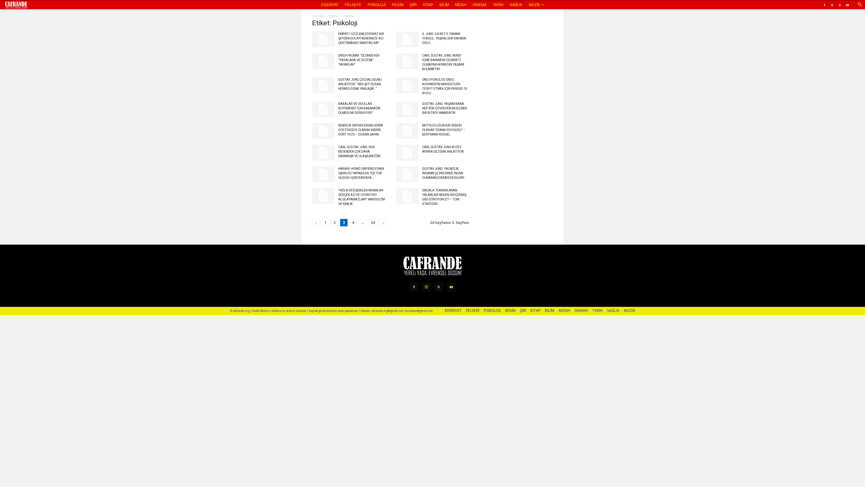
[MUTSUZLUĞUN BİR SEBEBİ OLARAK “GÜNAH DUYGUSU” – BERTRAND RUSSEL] (407, 131)
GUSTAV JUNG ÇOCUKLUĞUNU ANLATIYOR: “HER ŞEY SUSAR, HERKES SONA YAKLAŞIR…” (360, 84)
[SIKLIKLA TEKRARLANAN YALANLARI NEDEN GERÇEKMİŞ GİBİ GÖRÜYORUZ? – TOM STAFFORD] (407, 196)
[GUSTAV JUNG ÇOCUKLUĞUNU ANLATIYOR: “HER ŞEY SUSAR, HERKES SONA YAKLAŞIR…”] (323, 85)
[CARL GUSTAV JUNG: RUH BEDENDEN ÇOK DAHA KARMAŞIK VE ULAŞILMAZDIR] (323, 153)
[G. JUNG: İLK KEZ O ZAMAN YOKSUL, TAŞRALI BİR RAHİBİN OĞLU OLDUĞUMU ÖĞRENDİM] (407, 39)
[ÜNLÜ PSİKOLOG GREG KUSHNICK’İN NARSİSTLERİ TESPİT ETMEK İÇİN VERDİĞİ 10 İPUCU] (407, 85)
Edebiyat (330, 4)
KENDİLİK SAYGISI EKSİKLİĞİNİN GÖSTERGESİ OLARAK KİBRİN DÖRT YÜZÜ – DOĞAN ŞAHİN (360, 130)
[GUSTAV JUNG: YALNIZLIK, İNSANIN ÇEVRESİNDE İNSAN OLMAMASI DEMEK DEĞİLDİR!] (407, 174)
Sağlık (516, 4)
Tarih (498, 4)
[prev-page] (316, 222)
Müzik (534, 4)
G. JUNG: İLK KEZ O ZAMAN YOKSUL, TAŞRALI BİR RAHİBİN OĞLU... (444, 38)
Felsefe (353, 4)
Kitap (428, 4)
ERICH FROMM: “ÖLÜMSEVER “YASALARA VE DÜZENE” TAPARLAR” (359, 60)
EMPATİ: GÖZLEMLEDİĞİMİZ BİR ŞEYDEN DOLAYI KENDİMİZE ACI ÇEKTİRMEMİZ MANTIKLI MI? (361, 38)
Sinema (480, 4)
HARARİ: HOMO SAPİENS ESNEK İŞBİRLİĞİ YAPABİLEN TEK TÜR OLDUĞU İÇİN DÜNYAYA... (361, 173)
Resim (397, 4)
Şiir (413, 4)
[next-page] (383, 222)
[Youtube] (847, 4)
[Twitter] (839, 4)
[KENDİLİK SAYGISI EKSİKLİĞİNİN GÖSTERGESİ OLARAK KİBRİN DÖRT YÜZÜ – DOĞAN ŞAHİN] (323, 131)
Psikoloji (377, 4)
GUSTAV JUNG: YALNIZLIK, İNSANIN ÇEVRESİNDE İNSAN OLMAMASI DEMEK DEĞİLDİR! (443, 173)
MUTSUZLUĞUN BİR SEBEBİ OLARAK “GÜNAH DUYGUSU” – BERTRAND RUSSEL (443, 130)
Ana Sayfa (318, 16)
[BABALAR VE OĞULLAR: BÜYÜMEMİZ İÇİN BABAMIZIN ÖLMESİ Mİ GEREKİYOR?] (323, 109)
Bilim (444, 4)
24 (373, 222)
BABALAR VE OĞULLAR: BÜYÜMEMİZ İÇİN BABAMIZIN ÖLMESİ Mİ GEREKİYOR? (359, 108)
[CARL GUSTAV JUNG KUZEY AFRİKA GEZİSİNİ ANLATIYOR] (407, 153)
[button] (859, 4)
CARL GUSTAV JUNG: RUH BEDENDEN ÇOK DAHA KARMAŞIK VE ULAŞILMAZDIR (359, 151)
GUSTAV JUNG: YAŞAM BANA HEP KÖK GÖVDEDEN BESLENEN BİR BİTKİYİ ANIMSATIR (444, 108)
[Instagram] (832, 4)
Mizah (460, 4)
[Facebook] (824, 4)
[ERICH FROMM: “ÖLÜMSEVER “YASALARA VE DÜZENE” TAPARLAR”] (323, 61)
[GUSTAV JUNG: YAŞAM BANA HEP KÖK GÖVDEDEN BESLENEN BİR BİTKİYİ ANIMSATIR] (407, 109)
